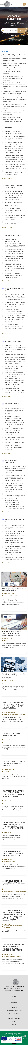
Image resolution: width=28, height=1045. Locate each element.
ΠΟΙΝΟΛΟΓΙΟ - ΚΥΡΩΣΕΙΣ (12, 404)
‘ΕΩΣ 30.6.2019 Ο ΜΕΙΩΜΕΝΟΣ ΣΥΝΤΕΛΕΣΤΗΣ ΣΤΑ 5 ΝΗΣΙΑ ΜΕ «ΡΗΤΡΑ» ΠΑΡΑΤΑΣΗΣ (14, 311)
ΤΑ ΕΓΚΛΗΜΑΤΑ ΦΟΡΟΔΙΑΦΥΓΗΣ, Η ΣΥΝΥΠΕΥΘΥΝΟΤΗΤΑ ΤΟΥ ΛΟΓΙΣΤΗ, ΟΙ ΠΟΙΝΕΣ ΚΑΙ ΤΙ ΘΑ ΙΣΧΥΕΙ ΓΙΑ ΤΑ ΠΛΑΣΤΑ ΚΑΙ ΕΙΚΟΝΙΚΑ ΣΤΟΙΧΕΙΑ (15, 445)
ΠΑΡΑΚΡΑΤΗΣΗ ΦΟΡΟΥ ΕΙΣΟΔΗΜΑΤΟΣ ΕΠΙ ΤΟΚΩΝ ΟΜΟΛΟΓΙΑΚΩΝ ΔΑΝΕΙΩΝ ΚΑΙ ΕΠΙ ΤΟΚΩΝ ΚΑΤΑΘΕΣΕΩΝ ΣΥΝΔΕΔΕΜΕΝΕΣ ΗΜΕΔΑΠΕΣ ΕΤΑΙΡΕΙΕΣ (15, 243)
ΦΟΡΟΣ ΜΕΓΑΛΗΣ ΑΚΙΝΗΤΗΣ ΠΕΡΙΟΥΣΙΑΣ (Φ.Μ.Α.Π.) (13, 186)
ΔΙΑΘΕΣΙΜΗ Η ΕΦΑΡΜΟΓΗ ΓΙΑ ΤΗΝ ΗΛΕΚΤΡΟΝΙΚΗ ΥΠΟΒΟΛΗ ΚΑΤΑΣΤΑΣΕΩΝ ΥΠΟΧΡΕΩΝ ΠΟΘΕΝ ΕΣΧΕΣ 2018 (14, 541)
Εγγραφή (14, 1024)
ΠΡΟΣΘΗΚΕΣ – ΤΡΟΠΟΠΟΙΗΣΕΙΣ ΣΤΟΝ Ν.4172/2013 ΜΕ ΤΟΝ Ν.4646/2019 (15, 138)
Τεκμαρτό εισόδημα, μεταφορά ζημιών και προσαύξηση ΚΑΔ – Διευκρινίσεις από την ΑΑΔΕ (11, 633)
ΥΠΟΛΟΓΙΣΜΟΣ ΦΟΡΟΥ (9, 861)
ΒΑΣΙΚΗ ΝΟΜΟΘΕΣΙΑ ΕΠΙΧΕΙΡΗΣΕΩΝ (11, 461)
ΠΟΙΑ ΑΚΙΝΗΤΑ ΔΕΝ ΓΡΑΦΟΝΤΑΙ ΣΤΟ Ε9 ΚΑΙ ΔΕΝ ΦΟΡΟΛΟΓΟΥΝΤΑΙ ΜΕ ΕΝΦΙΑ (15, 217)
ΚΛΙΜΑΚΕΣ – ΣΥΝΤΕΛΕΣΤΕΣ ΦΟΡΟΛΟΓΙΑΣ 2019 (13, 132)
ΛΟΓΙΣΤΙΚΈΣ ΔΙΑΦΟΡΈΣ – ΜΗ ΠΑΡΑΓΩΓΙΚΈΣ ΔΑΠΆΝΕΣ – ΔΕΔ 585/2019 (13, 172)
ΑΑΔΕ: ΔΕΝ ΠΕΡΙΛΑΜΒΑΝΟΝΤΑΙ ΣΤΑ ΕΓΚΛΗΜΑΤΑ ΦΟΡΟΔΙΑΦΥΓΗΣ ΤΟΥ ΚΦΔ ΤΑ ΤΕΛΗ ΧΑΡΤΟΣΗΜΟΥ (14, 411)
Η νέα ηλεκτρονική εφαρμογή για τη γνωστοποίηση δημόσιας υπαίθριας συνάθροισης (13, 78)
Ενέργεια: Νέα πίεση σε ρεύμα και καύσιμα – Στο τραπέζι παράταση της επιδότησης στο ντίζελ (14, 106)
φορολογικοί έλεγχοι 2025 (10, 595)
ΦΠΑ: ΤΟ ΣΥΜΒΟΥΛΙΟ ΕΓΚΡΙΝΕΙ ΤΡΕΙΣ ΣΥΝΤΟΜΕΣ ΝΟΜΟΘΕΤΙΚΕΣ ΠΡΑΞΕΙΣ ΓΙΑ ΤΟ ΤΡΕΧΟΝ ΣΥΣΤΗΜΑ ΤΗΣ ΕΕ (15, 318)
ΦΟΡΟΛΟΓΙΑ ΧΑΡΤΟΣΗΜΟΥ (13, 341)
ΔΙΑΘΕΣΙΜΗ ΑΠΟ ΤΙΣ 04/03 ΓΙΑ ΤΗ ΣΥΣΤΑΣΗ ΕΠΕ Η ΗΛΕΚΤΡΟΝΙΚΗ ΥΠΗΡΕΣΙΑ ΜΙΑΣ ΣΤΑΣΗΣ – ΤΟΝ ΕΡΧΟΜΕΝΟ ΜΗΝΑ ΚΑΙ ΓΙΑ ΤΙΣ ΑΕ (14, 487)
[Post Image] (14, 579)
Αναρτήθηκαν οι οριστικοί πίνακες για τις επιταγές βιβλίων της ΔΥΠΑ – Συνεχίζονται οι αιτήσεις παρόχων (14, 65)
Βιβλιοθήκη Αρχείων (16, 22)
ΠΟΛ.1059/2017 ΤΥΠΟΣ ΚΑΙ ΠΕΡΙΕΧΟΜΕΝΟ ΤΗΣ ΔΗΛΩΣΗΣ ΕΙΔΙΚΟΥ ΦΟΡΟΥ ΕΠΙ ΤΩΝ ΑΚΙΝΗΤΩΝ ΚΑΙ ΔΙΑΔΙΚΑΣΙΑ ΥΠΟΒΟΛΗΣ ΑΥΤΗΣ (14, 266)
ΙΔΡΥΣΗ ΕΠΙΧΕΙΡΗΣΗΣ (9, 803)
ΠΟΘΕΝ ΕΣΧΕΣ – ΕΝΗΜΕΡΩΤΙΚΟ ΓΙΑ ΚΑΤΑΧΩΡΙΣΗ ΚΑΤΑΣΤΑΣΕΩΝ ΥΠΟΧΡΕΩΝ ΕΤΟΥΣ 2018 (15, 533)
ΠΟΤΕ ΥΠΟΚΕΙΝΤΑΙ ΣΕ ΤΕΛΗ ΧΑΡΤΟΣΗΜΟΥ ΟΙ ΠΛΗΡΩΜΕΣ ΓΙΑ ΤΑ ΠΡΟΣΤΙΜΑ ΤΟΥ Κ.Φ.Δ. (15, 390)
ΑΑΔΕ (5, 640)
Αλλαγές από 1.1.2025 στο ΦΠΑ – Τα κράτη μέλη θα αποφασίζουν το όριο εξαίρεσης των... (13, 676)
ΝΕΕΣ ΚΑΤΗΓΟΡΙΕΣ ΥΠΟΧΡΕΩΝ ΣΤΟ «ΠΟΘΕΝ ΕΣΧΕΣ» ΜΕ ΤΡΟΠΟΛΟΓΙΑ (14, 527)
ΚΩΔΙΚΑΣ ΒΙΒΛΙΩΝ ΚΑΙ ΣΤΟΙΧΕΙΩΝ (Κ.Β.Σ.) (14, 520)
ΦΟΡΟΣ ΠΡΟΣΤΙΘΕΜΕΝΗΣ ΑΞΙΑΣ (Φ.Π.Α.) (14, 289)
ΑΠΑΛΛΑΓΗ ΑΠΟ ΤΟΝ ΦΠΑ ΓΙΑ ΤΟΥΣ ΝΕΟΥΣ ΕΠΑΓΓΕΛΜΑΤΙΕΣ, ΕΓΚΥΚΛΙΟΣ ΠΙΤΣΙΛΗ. (15, 304)
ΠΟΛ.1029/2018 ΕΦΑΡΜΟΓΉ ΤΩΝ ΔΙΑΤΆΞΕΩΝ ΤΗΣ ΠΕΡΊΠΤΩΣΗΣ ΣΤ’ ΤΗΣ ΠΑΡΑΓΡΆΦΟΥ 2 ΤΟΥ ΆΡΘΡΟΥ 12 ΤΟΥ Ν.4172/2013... (13, 825)
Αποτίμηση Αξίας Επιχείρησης (14, 1010)
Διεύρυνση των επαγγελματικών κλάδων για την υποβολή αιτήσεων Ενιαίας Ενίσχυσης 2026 (14, 112)
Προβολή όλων (6, 178)
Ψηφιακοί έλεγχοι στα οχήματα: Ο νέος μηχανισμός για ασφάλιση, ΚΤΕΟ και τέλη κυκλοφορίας (14, 99)
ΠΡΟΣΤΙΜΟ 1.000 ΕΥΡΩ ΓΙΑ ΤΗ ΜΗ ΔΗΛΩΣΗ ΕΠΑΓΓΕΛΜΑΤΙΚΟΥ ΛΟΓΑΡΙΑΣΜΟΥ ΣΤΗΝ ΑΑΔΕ (14, 431)
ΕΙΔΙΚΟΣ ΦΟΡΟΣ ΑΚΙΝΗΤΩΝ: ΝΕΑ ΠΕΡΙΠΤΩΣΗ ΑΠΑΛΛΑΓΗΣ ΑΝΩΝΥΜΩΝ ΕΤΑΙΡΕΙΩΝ (15, 204)
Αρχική (7, 22)
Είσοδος (14, 1021)
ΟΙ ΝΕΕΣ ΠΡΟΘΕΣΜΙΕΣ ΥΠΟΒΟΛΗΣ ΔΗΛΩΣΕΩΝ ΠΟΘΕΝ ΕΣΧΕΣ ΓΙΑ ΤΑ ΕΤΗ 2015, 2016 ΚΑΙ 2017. (15, 251)
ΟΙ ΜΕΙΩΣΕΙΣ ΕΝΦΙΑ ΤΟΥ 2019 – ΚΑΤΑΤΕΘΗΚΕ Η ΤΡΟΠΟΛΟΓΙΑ (13, 210)
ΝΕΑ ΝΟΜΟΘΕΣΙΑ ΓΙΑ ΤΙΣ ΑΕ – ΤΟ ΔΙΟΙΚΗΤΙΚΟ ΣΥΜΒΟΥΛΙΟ (15, 495)
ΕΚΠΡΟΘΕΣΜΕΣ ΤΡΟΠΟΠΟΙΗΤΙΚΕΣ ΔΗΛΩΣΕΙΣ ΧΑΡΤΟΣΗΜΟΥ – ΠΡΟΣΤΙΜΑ (14, 368)
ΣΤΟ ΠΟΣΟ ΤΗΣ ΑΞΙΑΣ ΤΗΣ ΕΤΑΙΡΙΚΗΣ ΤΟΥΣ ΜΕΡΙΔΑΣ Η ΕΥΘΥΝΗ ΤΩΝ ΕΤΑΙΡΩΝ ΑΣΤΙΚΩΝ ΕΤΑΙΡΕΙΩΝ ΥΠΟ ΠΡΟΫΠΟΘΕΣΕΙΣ (15, 478)
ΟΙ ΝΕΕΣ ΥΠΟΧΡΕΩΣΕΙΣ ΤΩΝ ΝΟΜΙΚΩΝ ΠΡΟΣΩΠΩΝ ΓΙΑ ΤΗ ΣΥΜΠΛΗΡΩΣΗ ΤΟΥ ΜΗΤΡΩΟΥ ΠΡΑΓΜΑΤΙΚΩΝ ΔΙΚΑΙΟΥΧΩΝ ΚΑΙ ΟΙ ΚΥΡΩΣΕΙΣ (15, 550)
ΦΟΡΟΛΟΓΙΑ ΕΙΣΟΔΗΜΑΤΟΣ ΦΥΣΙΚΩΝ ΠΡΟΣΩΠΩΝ (13, 926)
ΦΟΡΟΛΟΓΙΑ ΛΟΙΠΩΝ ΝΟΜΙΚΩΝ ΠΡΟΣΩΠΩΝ (15, 891)
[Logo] (14, 983)
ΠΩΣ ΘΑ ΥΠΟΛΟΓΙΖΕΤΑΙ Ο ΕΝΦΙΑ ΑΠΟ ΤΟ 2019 (15, 223)
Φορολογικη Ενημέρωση (20, 33)
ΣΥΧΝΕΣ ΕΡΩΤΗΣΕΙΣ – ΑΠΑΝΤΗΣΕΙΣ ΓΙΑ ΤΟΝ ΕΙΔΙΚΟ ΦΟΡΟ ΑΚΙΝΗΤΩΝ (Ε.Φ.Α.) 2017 (14, 258)
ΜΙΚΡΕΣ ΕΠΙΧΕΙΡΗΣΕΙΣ (9, 683)
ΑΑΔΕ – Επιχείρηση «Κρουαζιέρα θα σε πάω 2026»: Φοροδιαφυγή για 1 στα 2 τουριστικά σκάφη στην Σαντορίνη (14, 119)
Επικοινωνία (14, 1002)
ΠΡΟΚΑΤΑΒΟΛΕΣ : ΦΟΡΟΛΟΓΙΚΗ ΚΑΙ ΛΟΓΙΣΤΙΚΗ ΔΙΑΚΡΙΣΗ (14, 558)
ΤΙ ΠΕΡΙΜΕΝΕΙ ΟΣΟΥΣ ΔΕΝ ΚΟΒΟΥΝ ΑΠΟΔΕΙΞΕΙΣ (14, 438)
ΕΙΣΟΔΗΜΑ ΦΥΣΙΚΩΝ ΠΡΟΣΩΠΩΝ (12, 742)
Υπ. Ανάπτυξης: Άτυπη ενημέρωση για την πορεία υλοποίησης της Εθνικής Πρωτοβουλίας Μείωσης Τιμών (14, 93)
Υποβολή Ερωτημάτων (14, 1013)
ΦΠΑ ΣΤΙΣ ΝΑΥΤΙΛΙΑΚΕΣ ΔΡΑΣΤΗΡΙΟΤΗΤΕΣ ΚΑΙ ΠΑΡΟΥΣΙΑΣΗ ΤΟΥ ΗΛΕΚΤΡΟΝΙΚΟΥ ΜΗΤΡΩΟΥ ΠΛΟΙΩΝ (14, 327)
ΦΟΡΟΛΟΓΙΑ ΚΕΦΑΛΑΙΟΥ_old (13, 235)
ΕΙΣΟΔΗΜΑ (8, 127)
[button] (25, 1036)
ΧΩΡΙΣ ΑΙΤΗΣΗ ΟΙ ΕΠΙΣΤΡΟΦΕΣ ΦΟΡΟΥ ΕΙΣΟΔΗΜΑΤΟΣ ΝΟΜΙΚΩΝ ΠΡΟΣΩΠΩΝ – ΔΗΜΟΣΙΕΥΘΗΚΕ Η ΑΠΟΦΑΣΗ (15, 469)
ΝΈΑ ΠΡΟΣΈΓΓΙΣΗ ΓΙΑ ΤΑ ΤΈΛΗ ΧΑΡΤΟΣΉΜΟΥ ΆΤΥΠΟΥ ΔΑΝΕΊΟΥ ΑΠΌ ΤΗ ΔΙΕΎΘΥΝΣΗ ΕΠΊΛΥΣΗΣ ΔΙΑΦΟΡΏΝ (15, 348)
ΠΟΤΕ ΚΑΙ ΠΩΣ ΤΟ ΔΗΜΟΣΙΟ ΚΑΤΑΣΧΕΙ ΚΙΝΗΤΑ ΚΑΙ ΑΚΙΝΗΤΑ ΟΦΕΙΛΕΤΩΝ (13, 275)
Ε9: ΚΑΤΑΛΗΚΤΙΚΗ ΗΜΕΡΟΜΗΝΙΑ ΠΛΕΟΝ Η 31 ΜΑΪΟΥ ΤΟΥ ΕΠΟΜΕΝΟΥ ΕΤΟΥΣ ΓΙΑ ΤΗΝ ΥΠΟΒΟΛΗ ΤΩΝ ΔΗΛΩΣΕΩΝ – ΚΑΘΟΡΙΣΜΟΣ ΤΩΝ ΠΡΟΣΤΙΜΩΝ (15, 195)
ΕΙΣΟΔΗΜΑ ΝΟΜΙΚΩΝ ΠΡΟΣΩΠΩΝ (12, 956)
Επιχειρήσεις (14, 35)
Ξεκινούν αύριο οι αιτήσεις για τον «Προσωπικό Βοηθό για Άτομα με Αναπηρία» (12, 71)
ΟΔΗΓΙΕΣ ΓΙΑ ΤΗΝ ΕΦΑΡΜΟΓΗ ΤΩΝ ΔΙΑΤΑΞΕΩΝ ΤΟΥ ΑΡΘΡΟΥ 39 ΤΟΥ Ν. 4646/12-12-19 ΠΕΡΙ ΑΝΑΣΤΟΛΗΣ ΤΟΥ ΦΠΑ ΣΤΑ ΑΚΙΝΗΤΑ (15, 297)
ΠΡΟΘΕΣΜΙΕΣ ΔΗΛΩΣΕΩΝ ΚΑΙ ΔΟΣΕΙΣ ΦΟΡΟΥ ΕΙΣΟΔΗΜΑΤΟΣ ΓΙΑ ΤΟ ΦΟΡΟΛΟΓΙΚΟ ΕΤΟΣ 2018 (15, 166)
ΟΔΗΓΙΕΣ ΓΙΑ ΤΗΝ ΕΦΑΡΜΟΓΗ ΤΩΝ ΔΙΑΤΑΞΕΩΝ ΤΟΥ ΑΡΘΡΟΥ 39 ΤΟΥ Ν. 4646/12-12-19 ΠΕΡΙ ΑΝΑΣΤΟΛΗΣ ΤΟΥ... (13, 705)
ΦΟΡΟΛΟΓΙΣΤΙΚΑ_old (9, 23)
